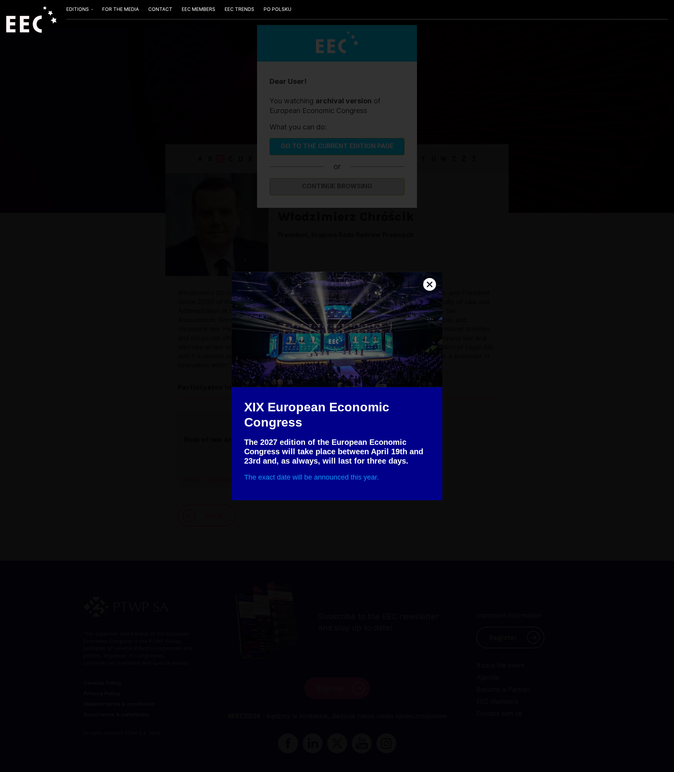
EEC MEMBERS (198, 9)
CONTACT (160, 9)
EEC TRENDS (239, 9)
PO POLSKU (277, 9)
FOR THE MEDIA (120, 9)
